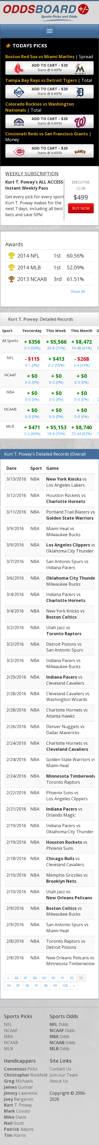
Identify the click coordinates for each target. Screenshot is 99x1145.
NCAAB (11, 1042)
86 (16, 978)
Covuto (17, 1111)
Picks (20, 1069)
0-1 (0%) (32, 365)
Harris (15, 1135)
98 (46, 985)
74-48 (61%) (81, 348)
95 (18, 985)
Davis (15, 1117)
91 (62, 978)
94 (9, 985)
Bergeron (18, 1099)
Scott (14, 1123)
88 (35, 978)
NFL (8, 1024)
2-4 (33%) (81, 365)
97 (36, 985)
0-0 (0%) (32, 382)
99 (55, 985)
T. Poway (18, 1105)
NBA (8, 1036)
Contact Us (60, 1069)
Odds (59, 1024)
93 (81, 978)
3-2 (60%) (32, 433)
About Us (59, 1081)
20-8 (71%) (56, 348)
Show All (77, 291)
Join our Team (64, 1075)
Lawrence (20, 1093)
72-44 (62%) (81, 433)
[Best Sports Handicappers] (44, 12)
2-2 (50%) (56, 365)
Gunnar (18, 1087)
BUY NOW (81, 208)
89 (44, 978)
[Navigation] (49, 31)
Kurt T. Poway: (23, 319)
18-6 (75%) (56, 433)
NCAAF (10, 1030)
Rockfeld (25, 1075)
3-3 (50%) (32, 348)
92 (72, 978)
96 (27, 985)
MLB (8, 1049)
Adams (19, 1129)
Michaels (18, 1081)
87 (25, 978)
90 (53, 978)
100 (65, 985)
